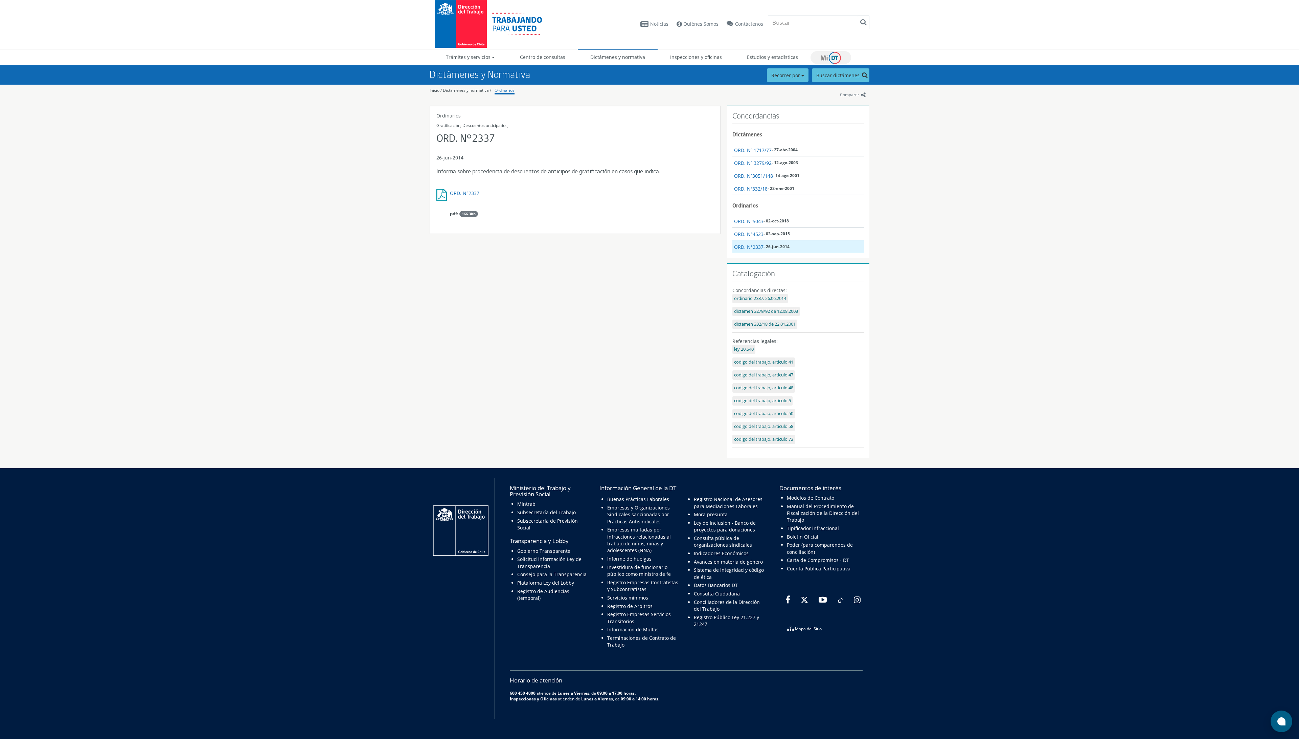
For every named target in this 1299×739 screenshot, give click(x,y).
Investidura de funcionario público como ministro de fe (639, 570)
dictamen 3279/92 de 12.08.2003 (766, 311)
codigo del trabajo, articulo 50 (763, 413)
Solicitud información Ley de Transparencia (549, 562)
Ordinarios (505, 90)
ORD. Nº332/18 (751, 189)
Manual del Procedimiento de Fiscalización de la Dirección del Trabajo (823, 513)
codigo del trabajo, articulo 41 (763, 362)
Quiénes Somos (700, 24)
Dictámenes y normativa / (467, 90)
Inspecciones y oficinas (696, 57)
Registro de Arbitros (630, 606)
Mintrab (526, 504)
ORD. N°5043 (749, 221)
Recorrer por (786, 75)
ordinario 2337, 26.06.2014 (760, 298)
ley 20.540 (744, 349)
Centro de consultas (542, 57)
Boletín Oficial (802, 537)
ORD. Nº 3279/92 (753, 163)
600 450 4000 (522, 693)
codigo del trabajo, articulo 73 (763, 439)
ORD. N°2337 (464, 193)
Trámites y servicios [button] (469, 57)
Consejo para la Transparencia (552, 574)
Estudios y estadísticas (772, 57)
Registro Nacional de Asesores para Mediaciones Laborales (728, 502)
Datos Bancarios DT (716, 585)
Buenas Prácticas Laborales (638, 499)
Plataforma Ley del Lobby (545, 583)
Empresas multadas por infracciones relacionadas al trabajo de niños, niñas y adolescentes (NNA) (639, 539)
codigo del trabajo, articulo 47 (763, 375)
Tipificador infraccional (813, 528)
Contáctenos (749, 24)
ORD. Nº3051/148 (753, 176)
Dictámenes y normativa (617, 57)
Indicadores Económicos (721, 553)
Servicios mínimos (627, 597)
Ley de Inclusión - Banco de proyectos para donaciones (725, 526)
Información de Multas (633, 629)
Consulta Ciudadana (717, 593)
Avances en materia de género (728, 562)
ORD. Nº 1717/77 (753, 150)
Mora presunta (711, 514)
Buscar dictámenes (838, 75)
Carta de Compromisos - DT (818, 560)
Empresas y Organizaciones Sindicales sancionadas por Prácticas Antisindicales (638, 514)
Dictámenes (747, 134)
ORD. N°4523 (749, 234)
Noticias (659, 24)
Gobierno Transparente (543, 551)
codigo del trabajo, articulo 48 (763, 388)
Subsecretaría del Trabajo (546, 512)
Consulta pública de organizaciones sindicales (723, 541)
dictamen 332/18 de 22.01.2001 (765, 324)
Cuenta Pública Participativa (818, 568)
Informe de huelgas (629, 559)
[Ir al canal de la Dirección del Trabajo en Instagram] (856, 600)
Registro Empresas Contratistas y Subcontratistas (642, 585)
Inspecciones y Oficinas (533, 698)
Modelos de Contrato (810, 498)
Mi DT (831, 57)
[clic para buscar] (863, 22)
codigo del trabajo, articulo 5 (762, 401)
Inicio (434, 90)
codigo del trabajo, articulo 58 (763, 426)
